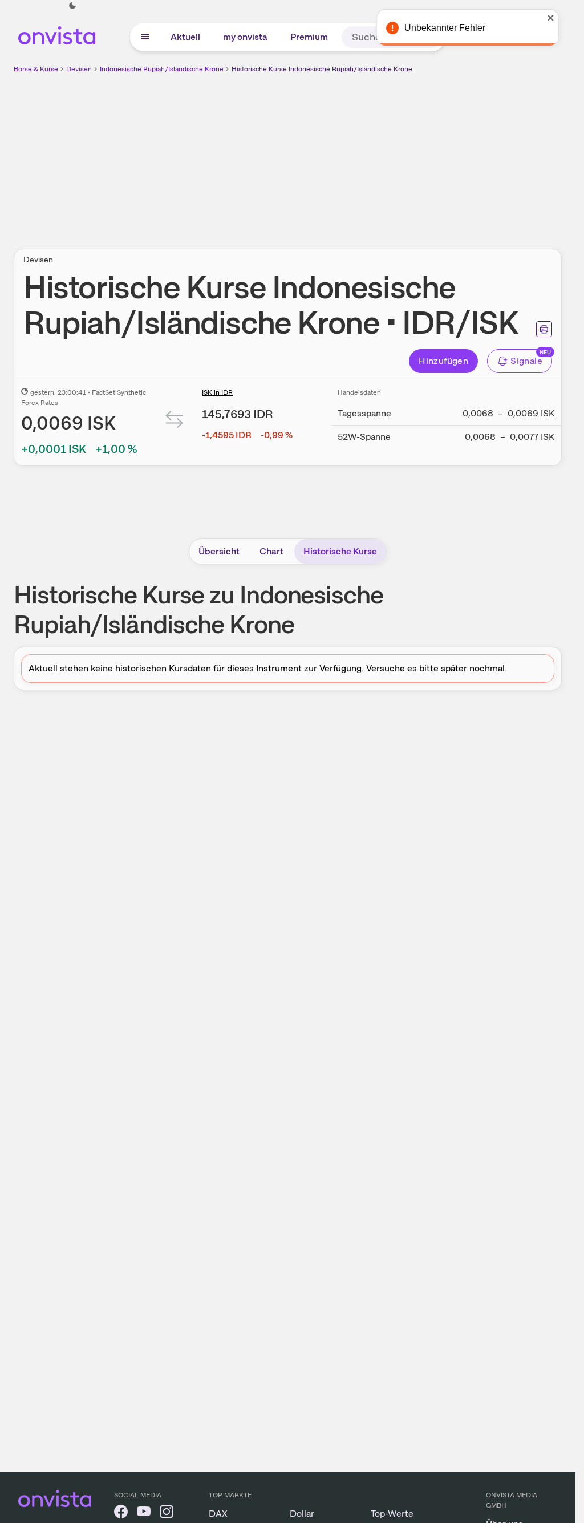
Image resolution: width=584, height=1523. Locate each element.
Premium (309, 37)
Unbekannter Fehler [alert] (452, 28)
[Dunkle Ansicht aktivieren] (72, 5)
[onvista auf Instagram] (166, 1513)
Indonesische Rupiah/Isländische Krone (162, 69)
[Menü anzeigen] (145, 37)
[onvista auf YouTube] (144, 1513)
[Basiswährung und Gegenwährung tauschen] (174, 422)
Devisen (79, 69)
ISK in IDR (217, 392)
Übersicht (219, 551)
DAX (218, 1514)
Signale (526, 361)
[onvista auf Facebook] (121, 1513)
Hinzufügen (443, 361)
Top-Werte (392, 1514)
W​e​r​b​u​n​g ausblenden (386, 154)
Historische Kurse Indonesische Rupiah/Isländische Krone (322, 69)
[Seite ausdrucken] (544, 329)
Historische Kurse (340, 551)
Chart (271, 551)
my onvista (245, 37)
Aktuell (185, 37)
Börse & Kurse (36, 69)
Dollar (302, 1514)
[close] (558, 17)
